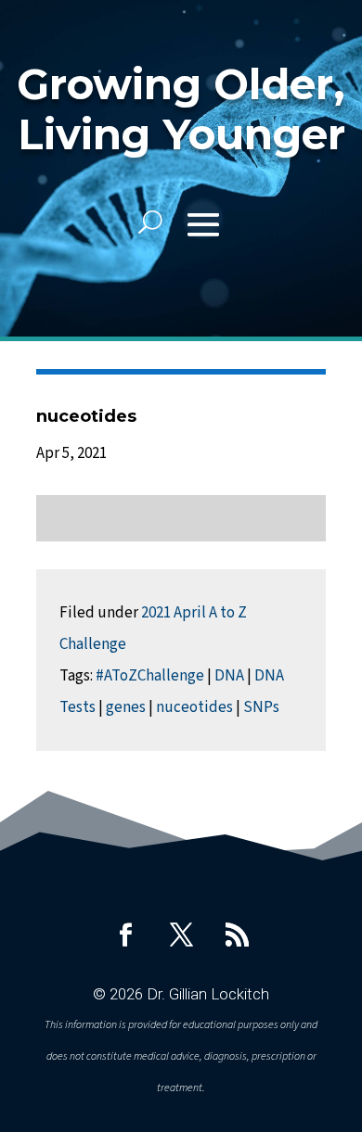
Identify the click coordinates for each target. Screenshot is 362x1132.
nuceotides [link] (194, 707)
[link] (125, 934)
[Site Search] (150, 222)
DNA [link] (229, 676)
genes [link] (126, 707)
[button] (203, 222)
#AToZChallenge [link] (150, 676)
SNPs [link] (261, 707)
